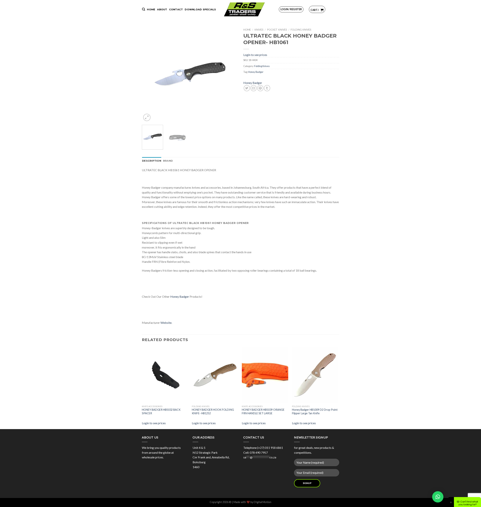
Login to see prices (255, 55)
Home (151, 9)
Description (151, 160)
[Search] (143, 9)
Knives (258, 29)
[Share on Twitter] (247, 88)
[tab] (151, 161)
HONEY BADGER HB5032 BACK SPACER (161, 411)
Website (166, 322)
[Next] (231, 74)
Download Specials (200, 9)
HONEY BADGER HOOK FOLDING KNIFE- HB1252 (213, 411)
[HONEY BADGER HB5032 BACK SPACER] (170, 375)
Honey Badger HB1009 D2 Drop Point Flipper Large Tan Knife (315, 411)
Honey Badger (255, 71)
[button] (437, 496)
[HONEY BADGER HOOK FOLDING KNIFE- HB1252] (220, 375)
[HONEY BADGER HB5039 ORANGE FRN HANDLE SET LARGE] (270, 375)
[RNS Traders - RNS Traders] (244, 9)
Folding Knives (301, 29)
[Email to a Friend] (253, 88)
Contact (176, 9)
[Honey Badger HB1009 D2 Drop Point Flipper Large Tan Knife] (320, 375)
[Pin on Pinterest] (260, 88)
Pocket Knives (277, 29)
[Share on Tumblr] (267, 88)
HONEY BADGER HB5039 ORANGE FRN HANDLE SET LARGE (263, 411)
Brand (168, 160)
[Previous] (148, 74)
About (162, 9)
